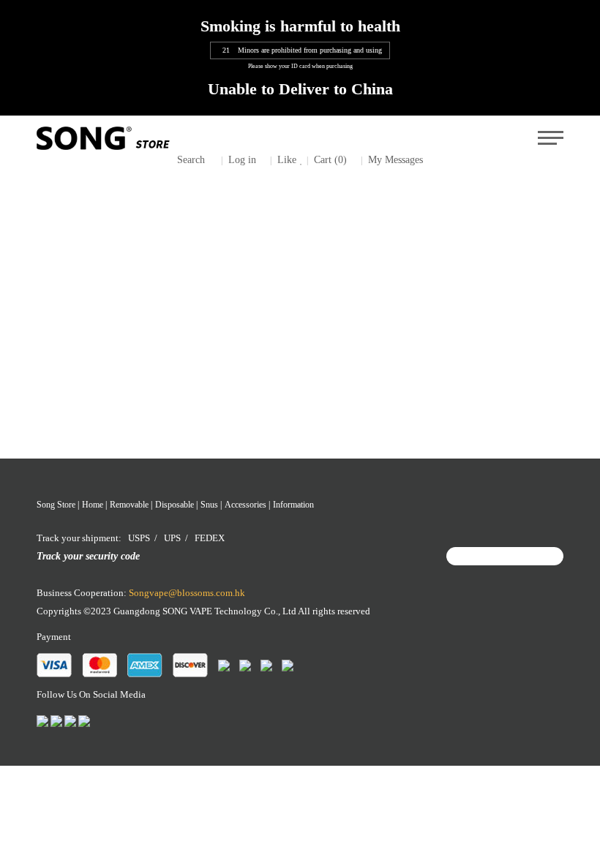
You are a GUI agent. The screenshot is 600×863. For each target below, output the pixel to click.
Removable (129, 504)
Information (293, 504)
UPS (172, 537)
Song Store (56, 504)
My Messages (395, 159)
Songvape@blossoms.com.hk (187, 592)
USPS (139, 537)
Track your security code (88, 556)
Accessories (245, 504)
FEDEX (210, 537)
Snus (209, 504)
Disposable (174, 504)
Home (92, 504)
